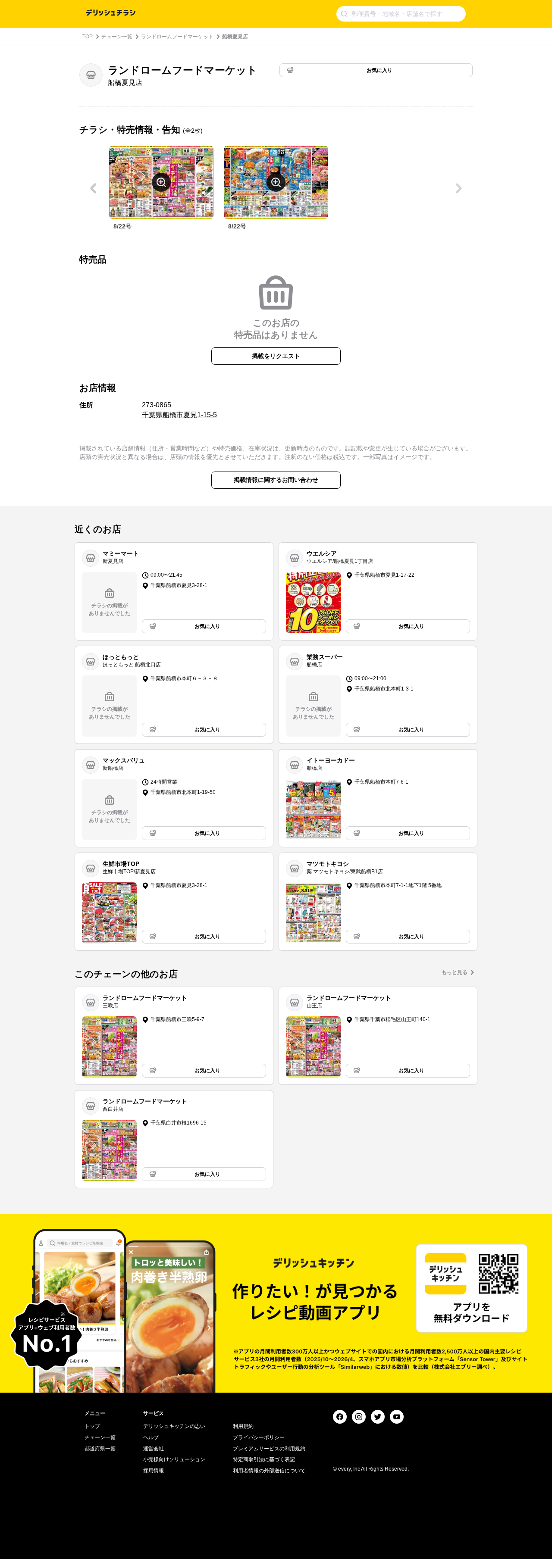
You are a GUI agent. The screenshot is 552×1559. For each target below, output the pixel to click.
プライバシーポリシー (259, 1437)
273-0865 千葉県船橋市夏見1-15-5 (179, 409)
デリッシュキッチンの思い (174, 1426)
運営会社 (153, 1449)
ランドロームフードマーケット (177, 37)
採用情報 (153, 1471)
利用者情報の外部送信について (269, 1471)
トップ (92, 1426)
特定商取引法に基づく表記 (264, 1459)
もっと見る (454, 972)
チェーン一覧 (116, 37)
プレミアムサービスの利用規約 (269, 1449)
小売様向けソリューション (174, 1459)
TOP (87, 37)
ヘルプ (151, 1437)
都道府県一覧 (100, 1449)
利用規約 (243, 1426)
